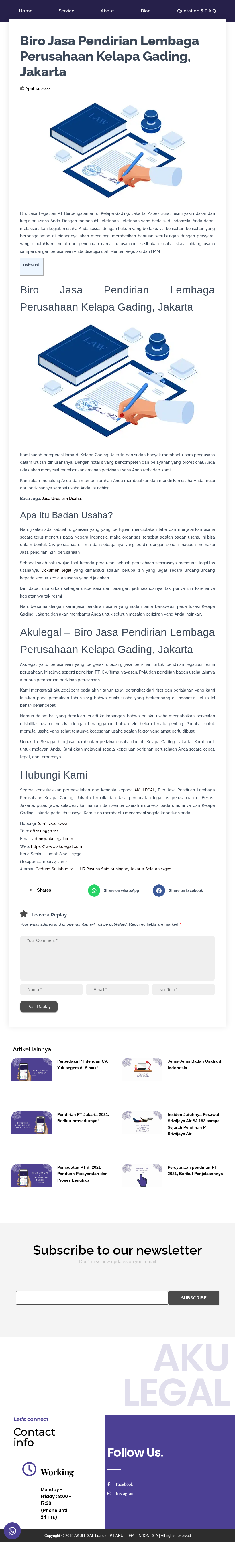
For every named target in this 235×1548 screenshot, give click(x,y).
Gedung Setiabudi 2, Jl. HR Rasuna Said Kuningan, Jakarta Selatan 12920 (103, 869)
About (107, 10)
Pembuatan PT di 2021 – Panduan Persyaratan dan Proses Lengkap (82, 1173)
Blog (146, 10)
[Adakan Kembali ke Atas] (223, 1536)
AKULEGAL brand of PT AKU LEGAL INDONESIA (116, 1535)
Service (66, 10)
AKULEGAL (144, 790)
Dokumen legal (56, 570)
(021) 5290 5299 (52, 823)
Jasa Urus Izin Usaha (61, 498)
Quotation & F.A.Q (196, 10)
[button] (117, 890)
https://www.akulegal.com (56, 846)
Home (25, 10)
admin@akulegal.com (52, 838)
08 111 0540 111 (44, 831)
